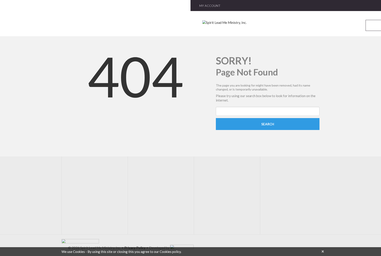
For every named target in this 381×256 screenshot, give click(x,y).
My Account (209, 6)
